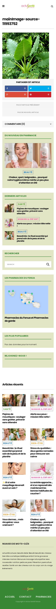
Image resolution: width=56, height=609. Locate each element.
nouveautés (7, 562)
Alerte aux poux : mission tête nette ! (33, 224)
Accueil (10, 596)
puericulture (46, 562)
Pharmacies (43, 596)
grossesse (44, 556)
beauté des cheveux (43, 553)
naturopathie (39, 559)
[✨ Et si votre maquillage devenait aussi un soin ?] (14, 468)
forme (37, 556)
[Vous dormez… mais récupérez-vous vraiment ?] (14, 506)
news (47, 559)
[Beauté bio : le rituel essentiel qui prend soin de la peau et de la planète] (9, 235)
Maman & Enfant (28, 219)
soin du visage (47, 565)
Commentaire (15, 124)
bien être (5, 556)
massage (30, 559)
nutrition (15, 562)
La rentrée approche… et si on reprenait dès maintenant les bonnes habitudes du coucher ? (41, 488)
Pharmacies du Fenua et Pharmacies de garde (26, 319)
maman (13, 559)
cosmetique (15, 556)
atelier (25, 553)
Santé (21, 204)
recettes (5, 565)
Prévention (37, 562)
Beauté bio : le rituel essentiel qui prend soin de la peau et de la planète (32, 238)
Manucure (21, 559)
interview (6, 559)
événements (7, 568)
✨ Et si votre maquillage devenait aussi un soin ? (13, 485)
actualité (6, 553)
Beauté (28, 172)
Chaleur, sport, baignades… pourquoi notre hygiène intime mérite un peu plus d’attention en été (28, 180)
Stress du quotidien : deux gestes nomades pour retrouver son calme (41, 452)
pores (30, 562)
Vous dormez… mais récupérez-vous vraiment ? (12, 522)
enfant (31, 556)
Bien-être (37, 443)
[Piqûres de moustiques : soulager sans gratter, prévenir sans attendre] (9, 208)
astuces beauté (16, 553)
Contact (25, 596)
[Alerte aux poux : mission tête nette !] (9, 223)
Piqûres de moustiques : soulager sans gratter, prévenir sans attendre (33, 211)
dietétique (24, 556)
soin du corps (34, 565)
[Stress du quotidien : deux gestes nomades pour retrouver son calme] (42, 434)
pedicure (23, 562)
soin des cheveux (22, 565)
